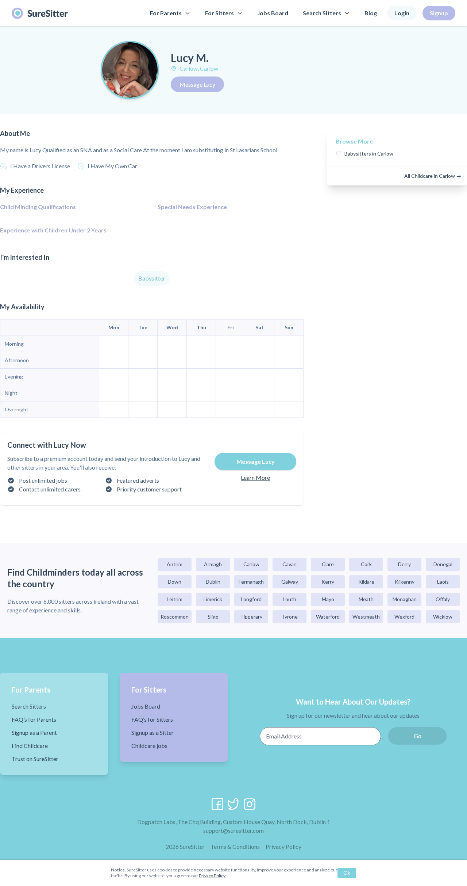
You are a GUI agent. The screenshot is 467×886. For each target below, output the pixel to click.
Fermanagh (251, 582)
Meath (366, 599)
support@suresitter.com (233, 830)
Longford (251, 599)
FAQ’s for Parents (34, 719)
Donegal (442, 564)
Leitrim (174, 599)
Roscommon (175, 616)
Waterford (328, 616)
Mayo (328, 599)
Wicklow (442, 616)
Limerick (213, 599)
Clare (328, 564)
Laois (443, 582)
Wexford (404, 616)
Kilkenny (404, 582)
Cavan (289, 564)
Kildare (366, 582)
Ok (346, 873)
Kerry (327, 582)
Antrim (174, 564)
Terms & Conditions (235, 846)
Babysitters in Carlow (368, 153)
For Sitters (219, 12)
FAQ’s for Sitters (152, 719)
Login (401, 12)
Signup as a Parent (34, 732)
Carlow (251, 564)
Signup (439, 12)
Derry (404, 564)
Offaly (443, 599)
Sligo (213, 616)
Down (174, 582)
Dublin (213, 582)
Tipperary (251, 616)
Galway (289, 582)
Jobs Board (272, 12)
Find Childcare (30, 745)
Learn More (255, 477)
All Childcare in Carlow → (432, 176)
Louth (289, 599)
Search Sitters (322, 12)
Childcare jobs (149, 745)
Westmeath (366, 616)
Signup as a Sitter (152, 732)
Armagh (213, 564)
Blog (370, 12)
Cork (366, 564)
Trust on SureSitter (35, 758)
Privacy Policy (283, 846)
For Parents (166, 12)
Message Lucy (197, 84)
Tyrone (289, 616)
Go (417, 735)
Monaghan (405, 599)
